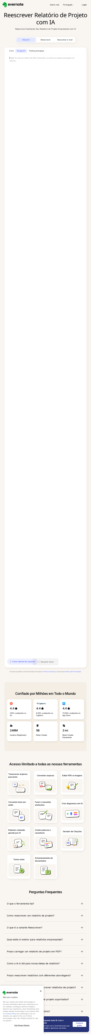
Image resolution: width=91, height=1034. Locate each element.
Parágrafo (21, 51)
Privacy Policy (11, 1014)
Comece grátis (79, 1024)
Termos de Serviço (49, 672)
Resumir (26, 40)
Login (84, 5)
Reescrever (45, 40)
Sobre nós (54, 5)
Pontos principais (36, 51)
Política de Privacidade (73, 672)
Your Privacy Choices (22, 1025)
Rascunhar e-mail (65, 40)
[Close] (40, 991)
